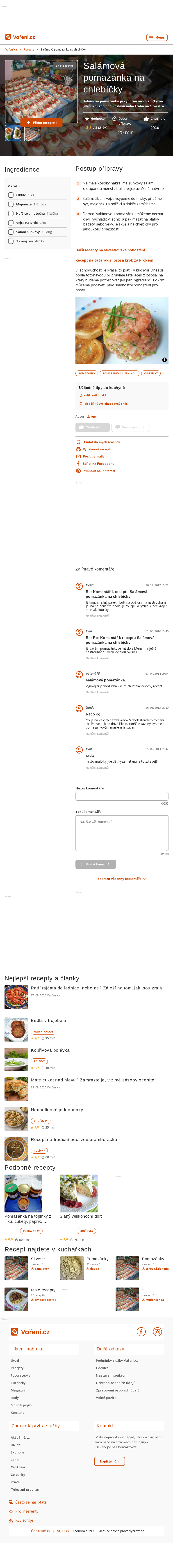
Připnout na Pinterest (99, 471)
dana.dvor (41, 1269)
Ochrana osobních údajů (115, 1383)
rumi (94, 417)
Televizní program (25, 1489)
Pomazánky (86, 373)
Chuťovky (41, 1120)
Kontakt (17, 1412)
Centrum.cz (40, 1530)
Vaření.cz (11, 49)
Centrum (18, 1467)
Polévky (39, 1061)
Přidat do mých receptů (102, 442)
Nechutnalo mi (133, 427)
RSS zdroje (24, 1520)
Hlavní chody (43, 1031)
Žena (15, 1460)
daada (94, 1269)
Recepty (29, 49)
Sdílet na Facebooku (98, 463)
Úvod (15, 1360)
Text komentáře (88, 811)
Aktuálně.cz (20, 1437)
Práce (15, 1482)
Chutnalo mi (95, 427)
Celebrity (18, 1474)
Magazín (18, 1390)
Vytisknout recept (96, 449)
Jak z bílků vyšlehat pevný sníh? (106, 404)
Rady (15, 1398)
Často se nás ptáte (31, 1502)
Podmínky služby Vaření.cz (117, 1360)
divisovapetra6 (45, 1300)
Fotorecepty (20, 1375)
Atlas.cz (63, 1530)
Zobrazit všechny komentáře (119, 879)
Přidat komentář (98, 864)
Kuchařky (18, 1383)
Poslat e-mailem (95, 456)
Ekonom (17, 1452)
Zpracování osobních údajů (117, 1390)
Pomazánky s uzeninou (120, 373)
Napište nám (109, 1461)
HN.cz (15, 1445)
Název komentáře (89, 788)
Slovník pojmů (22, 1405)
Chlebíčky (151, 373)
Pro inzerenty (26, 1511)
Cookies (102, 1368)
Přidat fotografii (45, 122)
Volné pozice (106, 1398)
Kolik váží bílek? (95, 395)
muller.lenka (155, 1300)
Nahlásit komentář (97, 616)
